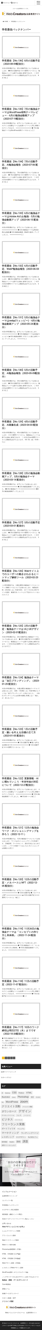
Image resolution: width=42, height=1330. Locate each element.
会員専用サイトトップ (9, 1196)
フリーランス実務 (13, 1124)
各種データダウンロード (10, 1293)
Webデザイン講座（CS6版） (12, 1263)
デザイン (25, 1111)
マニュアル (20, 1129)
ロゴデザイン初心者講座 (10, 1209)
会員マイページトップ (8, 1072)
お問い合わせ (6, 1223)
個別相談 (4, 1142)
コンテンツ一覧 (7, 1200)
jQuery (14, 1097)
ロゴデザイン (21, 1137)
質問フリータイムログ (9, 1145)
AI (2, 1093)
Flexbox (21, 1093)
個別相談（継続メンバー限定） (12, 1214)
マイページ (6, 3)
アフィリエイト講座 (9, 1235)
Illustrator (6, 1097)
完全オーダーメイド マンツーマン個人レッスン (18, 1219)
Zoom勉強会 (6, 1284)
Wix (3, 1102)
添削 (18, 1141)
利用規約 (13, 1328)
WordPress (12, 1101)
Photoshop (23, 1097)
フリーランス (18, 1120)
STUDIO (38, 1097)
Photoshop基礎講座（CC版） (12, 1249)
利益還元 (11, 1142)
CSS (14, 1092)
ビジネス (7, 1119)
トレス (18, 1115)
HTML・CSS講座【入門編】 (11, 1254)
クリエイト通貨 (27, 1106)
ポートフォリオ (8, 1128)
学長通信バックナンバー (10, 1205)
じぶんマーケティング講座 (11, 1231)
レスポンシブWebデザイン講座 (12, 1267)
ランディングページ (30, 1133)
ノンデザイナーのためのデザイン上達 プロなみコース (20, 1277)
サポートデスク (6, 1077)
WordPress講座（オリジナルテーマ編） (15, 1272)
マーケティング (10, 1132)
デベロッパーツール (8, 1115)
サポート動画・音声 (9, 1298)
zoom (24, 1101)
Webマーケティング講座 (10, 1240)
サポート (15, 3)
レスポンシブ (8, 1137)
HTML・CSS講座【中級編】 (11, 1258)
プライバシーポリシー (31, 1325)
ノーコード (26, 1115)
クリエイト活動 (11, 1106)
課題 (25, 1141)
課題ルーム (6, 1289)
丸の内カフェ (33, 1137)
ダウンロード (9, 1111)
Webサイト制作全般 (9, 1245)
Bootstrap (7, 1093)
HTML (29, 1093)
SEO (32, 1097)
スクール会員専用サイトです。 (21, 8)
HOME (6, 21)
